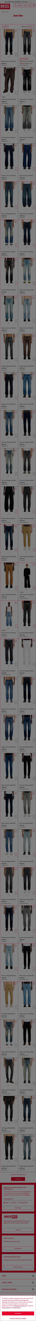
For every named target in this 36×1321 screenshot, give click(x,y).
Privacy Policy (6, 1307)
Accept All (18, 1313)
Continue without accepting (18, 1318)
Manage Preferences (20, 1305)
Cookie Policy (17, 1307)
